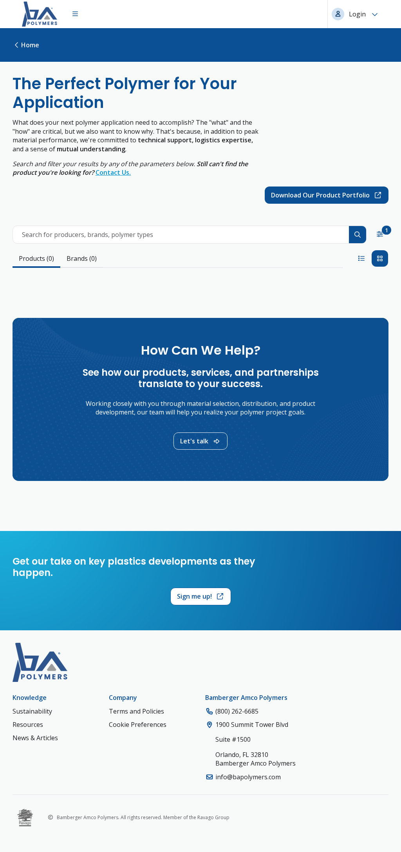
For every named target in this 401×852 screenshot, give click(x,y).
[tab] (36, 259)
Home (30, 45)
